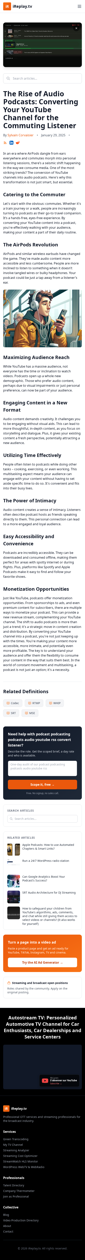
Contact (8, 1231)
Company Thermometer (19, 1191)
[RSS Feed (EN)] (5, 143)
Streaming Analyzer (16, 1150)
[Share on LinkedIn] (11, 143)
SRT (13, 713)
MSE (32, 713)
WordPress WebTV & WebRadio (23, 1167)
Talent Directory (13, 1185)
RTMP (36, 703)
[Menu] (79, 6)
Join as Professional (16, 1196)
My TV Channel (13, 1145)
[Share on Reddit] (18, 143)
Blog (6, 1215)
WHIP (56, 703)
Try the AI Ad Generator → (42, 962)
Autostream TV (26, 1017)
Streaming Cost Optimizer (20, 1156)
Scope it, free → (42, 784)
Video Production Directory (21, 1220)
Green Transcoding (15, 1139)
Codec (15, 703)
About (7, 1226)
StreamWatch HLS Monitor (20, 1161)
